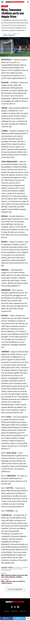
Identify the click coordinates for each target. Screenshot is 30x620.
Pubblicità (6, 611)
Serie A (21, 569)
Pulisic (15, 569)
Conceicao (18, 567)
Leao (10, 569)
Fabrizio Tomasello (8, 35)
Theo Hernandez (6, 570)
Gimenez (25, 567)
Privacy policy (14, 611)
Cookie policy (23, 611)
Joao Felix (5, 569)
